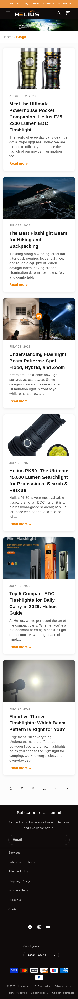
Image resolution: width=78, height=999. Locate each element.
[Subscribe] (64, 840)
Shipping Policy (19, 881)
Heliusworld (23, 986)
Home (9, 37)
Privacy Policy (18, 871)
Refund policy (43, 986)
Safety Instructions (21, 862)
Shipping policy (39, 992)
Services (14, 852)
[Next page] (67, 788)
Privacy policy (63, 986)
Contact (13, 909)
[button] (8, 13)
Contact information (63, 992)
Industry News (18, 890)
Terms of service (17, 992)
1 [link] (11, 788)
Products (14, 899)
